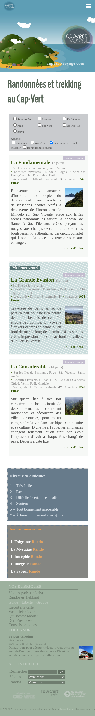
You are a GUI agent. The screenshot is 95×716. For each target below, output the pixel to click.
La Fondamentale (30, 162)
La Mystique (21, 549)
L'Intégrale (20, 564)
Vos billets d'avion (23, 612)
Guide (13, 602)
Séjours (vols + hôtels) (26, 593)
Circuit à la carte (21, 607)
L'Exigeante (21, 542)
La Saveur (19, 571)
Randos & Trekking (24, 597)
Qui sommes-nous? (23, 616)
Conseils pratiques (23, 625)
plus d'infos (74, 248)
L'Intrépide (20, 556)
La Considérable (29, 366)
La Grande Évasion (32, 279)
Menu (86, 1)
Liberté (27, 602)
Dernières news (20, 620)
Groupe (42, 602)
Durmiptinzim (66, 709)
